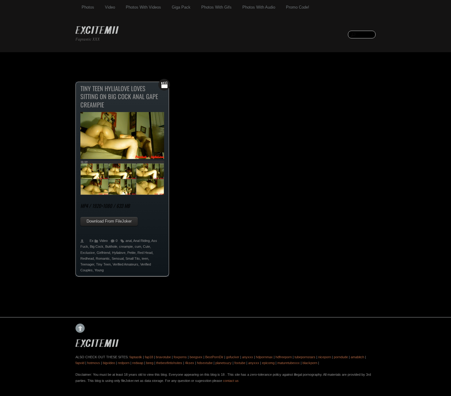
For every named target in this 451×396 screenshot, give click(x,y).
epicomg (268, 363)
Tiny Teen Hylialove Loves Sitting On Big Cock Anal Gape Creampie (119, 96)
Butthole (111, 246)
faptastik (135, 357)
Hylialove (118, 252)
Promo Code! (297, 7)
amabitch (357, 357)
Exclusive (87, 252)
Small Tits (132, 258)
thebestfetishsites (169, 363)
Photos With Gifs (216, 7)
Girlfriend (103, 252)
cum (138, 246)
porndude (341, 357)
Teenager (87, 264)
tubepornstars (305, 357)
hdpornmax (264, 357)
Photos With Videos (143, 7)
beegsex (196, 357)
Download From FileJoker (109, 221)
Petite (131, 252)
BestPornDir (214, 357)
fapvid (79, 363)
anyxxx (247, 357)
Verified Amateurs (125, 264)
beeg (149, 363)
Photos (88, 7)
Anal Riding (141, 241)
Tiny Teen (103, 264)
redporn (123, 363)
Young (99, 270)
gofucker (232, 357)
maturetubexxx (288, 363)
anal (128, 241)
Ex (92, 241)
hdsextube (205, 363)
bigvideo (109, 363)
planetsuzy (223, 363)
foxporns (180, 357)
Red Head (144, 252)
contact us (231, 380)
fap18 (149, 357)
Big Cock (96, 246)
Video (110, 7)
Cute (146, 246)
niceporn (324, 357)
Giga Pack (181, 7)
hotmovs (93, 363)
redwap (137, 363)
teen (145, 258)
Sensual (118, 258)
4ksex (189, 363)
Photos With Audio (258, 7)
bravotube (163, 357)
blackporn (310, 363)
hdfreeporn (284, 357)
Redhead (87, 258)
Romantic (103, 258)
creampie (126, 246)
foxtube (239, 363)
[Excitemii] (97, 31)
